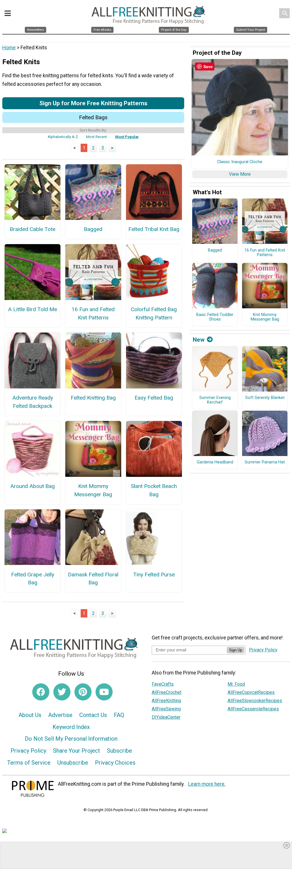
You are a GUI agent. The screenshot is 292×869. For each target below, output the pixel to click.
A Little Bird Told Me (32, 309)
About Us (30, 715)
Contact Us (93, 715)
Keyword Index (71, 727)
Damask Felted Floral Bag (93, 578)
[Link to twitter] (61, 691)
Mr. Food (236, 684)
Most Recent (96, 137)
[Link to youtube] (104, 691)
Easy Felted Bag (154, 397)
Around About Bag (32, 486)
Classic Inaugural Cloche (239, 162)
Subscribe (119, 750)
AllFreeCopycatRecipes (251, 692)
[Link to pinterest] (83, 691)
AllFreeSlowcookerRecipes (255, 700)
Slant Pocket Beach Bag (154, 490)
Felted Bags (93, 117)
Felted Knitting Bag (93, 397)
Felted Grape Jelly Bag (32, 578)
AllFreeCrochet (166, 692)
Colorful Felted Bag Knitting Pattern (154, 313)
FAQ (119, 715)
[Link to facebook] (40, 691)
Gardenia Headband (215, 462)
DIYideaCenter (166, 717)
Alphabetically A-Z (63, 137)
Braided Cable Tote (32, 229)
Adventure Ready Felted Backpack (32, 401)
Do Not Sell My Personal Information (71, 738)
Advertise (60, 715)
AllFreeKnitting (166, 700)
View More (240, 174)
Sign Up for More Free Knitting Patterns (93, 103)
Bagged (93, 229)
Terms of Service (28, 762)
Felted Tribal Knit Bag (153, 229)
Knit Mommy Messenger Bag (93, 490)
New (198, 339)
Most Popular (127, 137)
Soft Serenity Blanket (265, 398)
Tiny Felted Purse (154, 574)
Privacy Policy (28, 750)
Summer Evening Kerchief (215, 400)
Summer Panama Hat (265, 462)
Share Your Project (76, 750)
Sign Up (235, 650)
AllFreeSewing (166, 709)
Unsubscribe (72, 762)
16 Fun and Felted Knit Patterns (93, 313)
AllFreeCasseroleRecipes (253, 709)
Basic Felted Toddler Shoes (215, 317)
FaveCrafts (163, 684)
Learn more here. (207, 784)
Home (9, 47)
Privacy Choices (115, 762)
